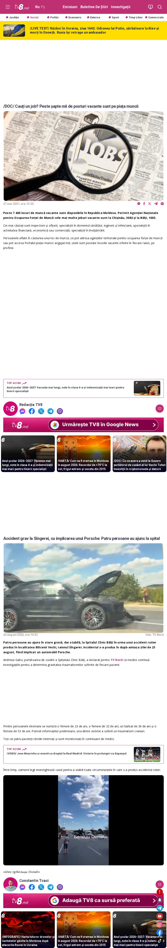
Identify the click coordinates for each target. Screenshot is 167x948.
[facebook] (144, 204)
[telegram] (156, 204)
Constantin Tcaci (34, 880)
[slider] (83, 862)
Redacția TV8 (31, 405)
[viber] (162, 204)
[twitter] (149, 204)
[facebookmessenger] (138, 204)
